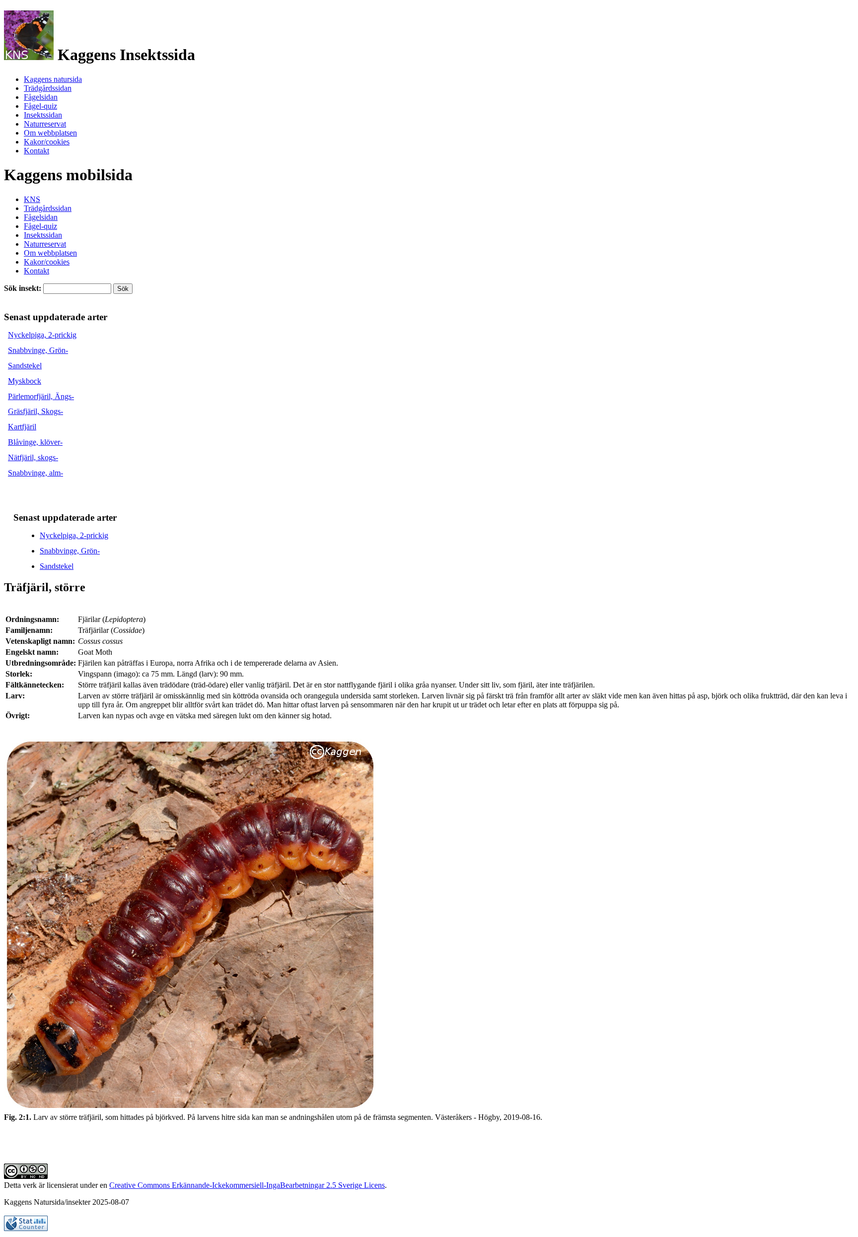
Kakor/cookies (47, 141)
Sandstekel (25, 365)
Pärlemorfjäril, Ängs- (41, 396)
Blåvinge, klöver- (35, 442)
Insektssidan (43, 115)
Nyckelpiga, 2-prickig (42, 335)
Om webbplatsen (50, 133)
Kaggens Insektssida (124, 55)
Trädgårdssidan (48, 88)
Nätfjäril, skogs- (33, 457)
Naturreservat (45, 124)
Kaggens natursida (53, 79)
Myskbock (24, 381)
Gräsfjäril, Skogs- (35, 411)
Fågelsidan (41, 97)
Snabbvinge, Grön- (38, 350)
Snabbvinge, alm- (35, 473)
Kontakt (36, 150)
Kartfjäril (22, 426)
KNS (32, 199)
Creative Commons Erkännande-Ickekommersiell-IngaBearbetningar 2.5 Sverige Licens (247, 1185)
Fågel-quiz (40, 106)
